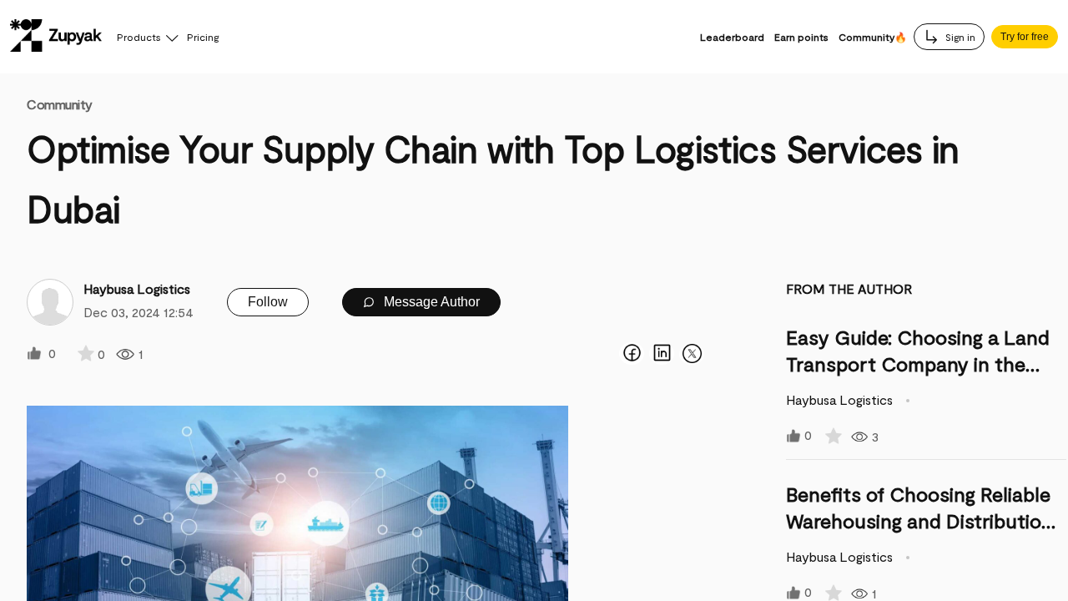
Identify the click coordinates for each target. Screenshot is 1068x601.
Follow (268, 302)
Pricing (203, 37)
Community (60, 104)
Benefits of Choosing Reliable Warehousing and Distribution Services (919, 520)
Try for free (1024, 37)
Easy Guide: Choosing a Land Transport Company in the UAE (918, 363)
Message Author (430, 302)
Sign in (959, 37)
